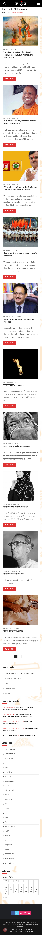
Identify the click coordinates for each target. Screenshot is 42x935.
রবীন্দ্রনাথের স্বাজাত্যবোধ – (27, 735)
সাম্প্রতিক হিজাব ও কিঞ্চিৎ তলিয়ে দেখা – (17, 507)
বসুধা (6, 804)
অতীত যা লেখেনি (9, 758)
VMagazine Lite (21, 926)
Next (23, 657)
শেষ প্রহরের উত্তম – (11, 688)
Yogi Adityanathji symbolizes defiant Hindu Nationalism (20, 122)
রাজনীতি (7, 831)
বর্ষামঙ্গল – (7, 683)
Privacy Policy (28, 929)
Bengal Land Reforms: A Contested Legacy (20, 673)
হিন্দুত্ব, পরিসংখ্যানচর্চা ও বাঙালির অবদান (17, 447)
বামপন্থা (7, 813)
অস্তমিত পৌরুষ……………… (14, 385)
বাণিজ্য (7, 808)
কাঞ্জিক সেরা (8, 776)
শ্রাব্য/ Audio (9, 845)
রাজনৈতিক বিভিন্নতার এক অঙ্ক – (15, 574)
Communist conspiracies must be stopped (19, 320)
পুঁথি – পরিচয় (8, 799)
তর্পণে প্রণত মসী (9, 790)
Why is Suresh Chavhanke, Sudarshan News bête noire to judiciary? (21, 188)
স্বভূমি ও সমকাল (9, 858)
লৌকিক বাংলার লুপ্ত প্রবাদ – (13, 678)
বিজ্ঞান (6, 817)
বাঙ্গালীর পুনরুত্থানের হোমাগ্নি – (14, 631)
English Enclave (10, 749)
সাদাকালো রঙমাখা (9, 854)
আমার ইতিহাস (8, 772)
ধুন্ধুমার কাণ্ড (8, 693)
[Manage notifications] (5, 930)
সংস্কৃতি (7, 849)
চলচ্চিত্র (7, 786)
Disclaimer (18, 929)
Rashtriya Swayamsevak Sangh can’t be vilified (20, 254)
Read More (9, 79)
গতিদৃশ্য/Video (9, 781)
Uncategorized (10, 754)
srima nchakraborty (10, 735)
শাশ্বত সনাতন (8, 840)
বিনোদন (7, 822)
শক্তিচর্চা (7, 836)
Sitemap (30, 931)
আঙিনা (7, 767)
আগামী (7, 763)
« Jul (5, 898)
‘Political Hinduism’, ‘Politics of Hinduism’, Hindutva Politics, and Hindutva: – (18, 55)
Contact (11, 929)
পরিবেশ (7, 795)
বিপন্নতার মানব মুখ (10, 826)
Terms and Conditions (18, 931)
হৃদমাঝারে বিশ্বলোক (10, 863)
